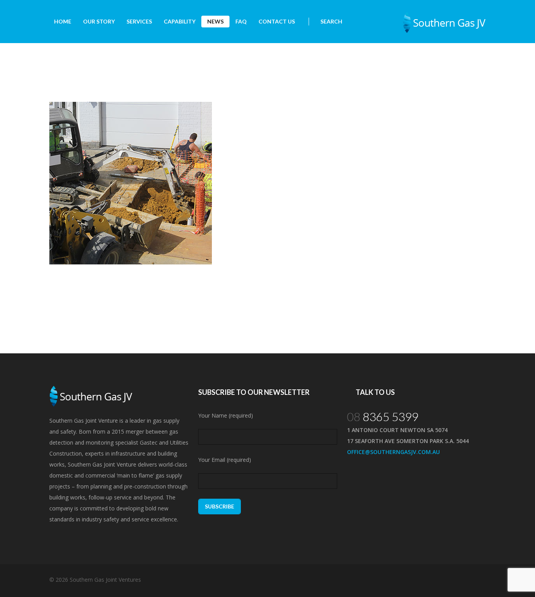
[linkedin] (478, 580)
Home (62, 21)
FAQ (241, 21)
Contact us (276, 21)
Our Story (99, 21)
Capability (179, 21)
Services (139, 21)
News (215, 21)
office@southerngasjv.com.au (393, 452)
